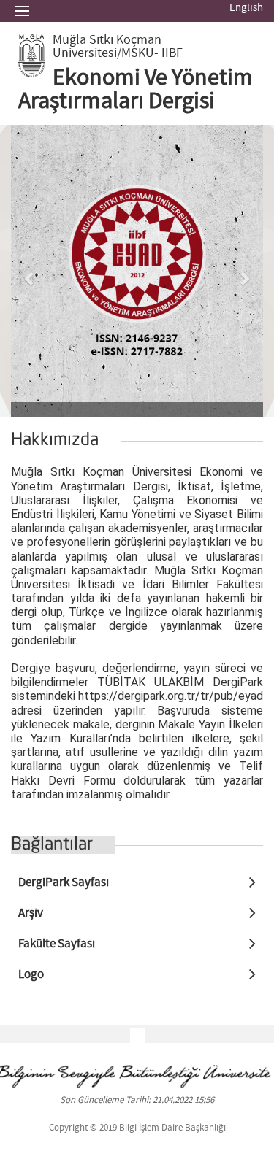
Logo (31, 974)
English (246, 8)
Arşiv (30, 913)
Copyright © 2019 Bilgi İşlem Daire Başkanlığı (137, 1128)
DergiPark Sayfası (63, 882)
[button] (30, 271)
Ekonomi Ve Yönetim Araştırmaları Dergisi (135, 90)
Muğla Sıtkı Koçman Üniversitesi (107, 46)
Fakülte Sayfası (56, 944)
